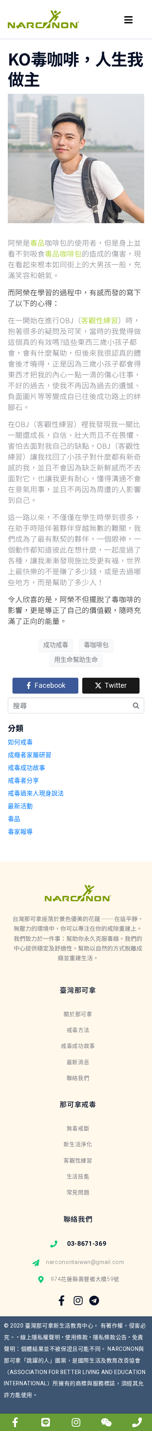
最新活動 (20, 806)
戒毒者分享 (23, 780)
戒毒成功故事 (26, 768)
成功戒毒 (55, 645)
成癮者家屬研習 (29, 755)
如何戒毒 (20, 742)
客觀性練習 (99, 320)
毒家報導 (20, 832)
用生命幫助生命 (76, 660)
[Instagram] (78, 1300)
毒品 (14, 819)
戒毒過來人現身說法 (36, 793)
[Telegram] (94, 1300)
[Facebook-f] (62, 1300)
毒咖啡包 (96, 645)
